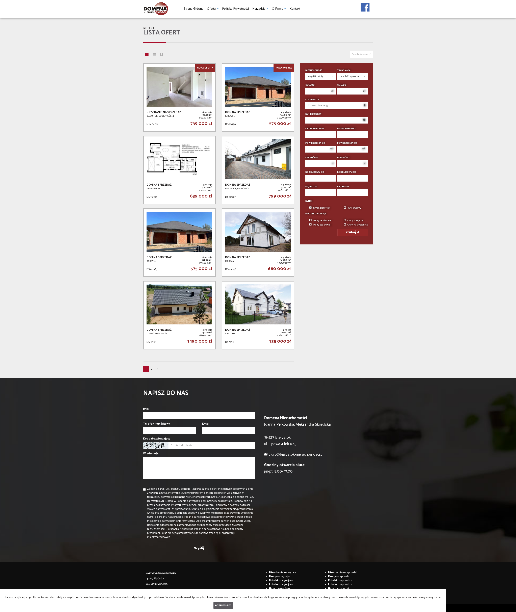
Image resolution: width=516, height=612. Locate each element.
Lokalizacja (312, 99)
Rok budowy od (314, 172)
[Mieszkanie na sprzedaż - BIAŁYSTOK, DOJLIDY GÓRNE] (179, 97)
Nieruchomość (313, 70)
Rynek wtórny (354, 208)
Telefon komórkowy (156, 424)
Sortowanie (360, 54)
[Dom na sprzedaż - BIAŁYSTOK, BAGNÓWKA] (258, 170)
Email (205, 424)
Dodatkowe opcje (315, 213)
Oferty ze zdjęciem (322, 220)
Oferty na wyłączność (357, 225)
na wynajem (283, 572)
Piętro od (311, 186)
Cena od (310, 85)
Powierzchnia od (315, 143)
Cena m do (343, 157)
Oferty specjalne (355, 220)
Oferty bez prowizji (322, 225)
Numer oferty (313, 114)
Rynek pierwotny (321, 208)
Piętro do (343, 186)
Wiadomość (151, 454)
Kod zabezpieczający (156, 439)
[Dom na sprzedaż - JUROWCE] (258, 97)
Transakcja (344, 70)
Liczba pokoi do (346, 128)
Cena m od (311, 157)
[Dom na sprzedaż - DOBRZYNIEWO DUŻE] (179, 315)
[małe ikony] (154, 55)
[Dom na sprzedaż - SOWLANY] (258, 315)
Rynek (308, 201)
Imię (146, 409)
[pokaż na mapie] (161, 55)
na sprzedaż (342, 572)
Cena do (341, 85)
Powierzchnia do (347, 143)
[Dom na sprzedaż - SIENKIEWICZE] (179, 170)
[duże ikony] (147, 55)
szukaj (351, 232)
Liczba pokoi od (314, 128)
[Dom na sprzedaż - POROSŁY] (258, 242)
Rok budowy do (346, 172)
